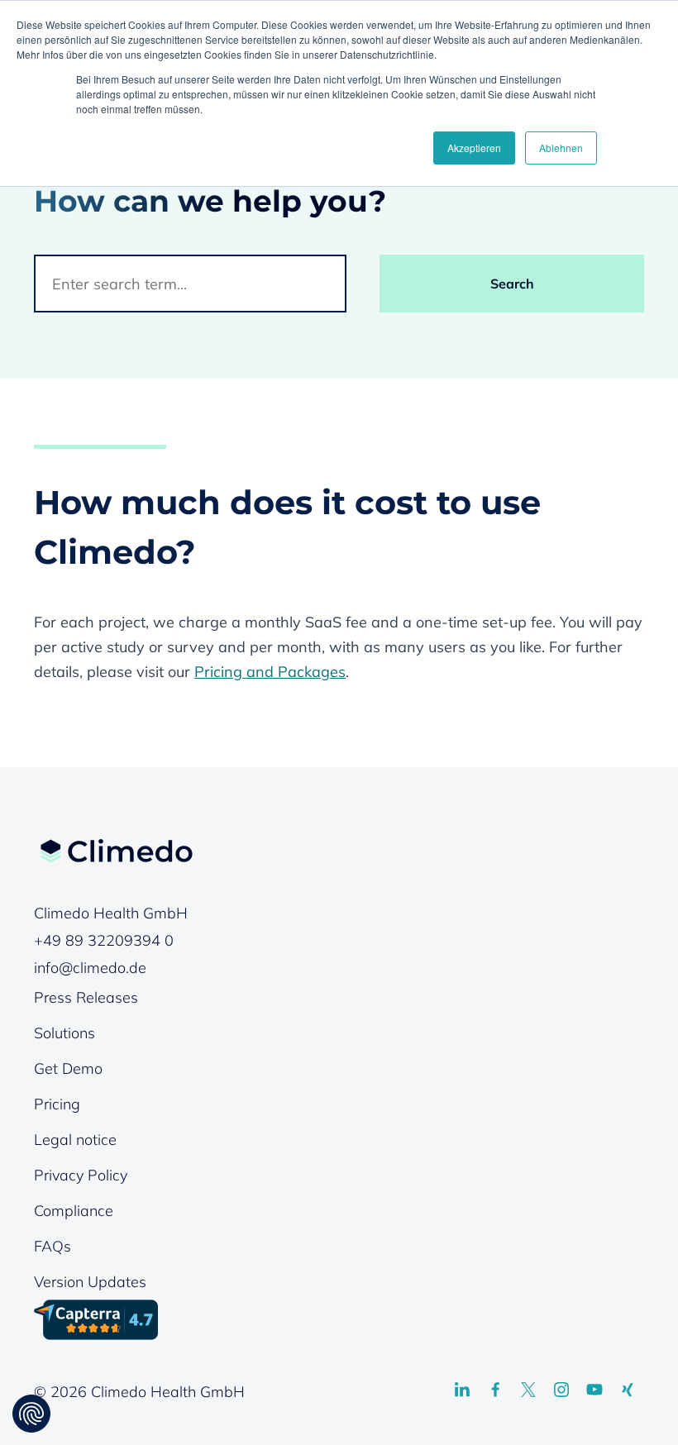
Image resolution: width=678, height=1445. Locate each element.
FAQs (52, 1246)
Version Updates (90, 1281)
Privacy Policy (80, 1175)
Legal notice (75, 1139)
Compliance (73, 1210)
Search (512, 283)
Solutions (64, 1032)
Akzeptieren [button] (474, 148)
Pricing (57, 1104)
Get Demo (68, 1068)
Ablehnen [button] (561, 148)
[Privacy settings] (31, 1414)
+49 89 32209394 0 (104, 940)
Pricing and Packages (270, 671)
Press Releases (86, 997)
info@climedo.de (90, 967)
